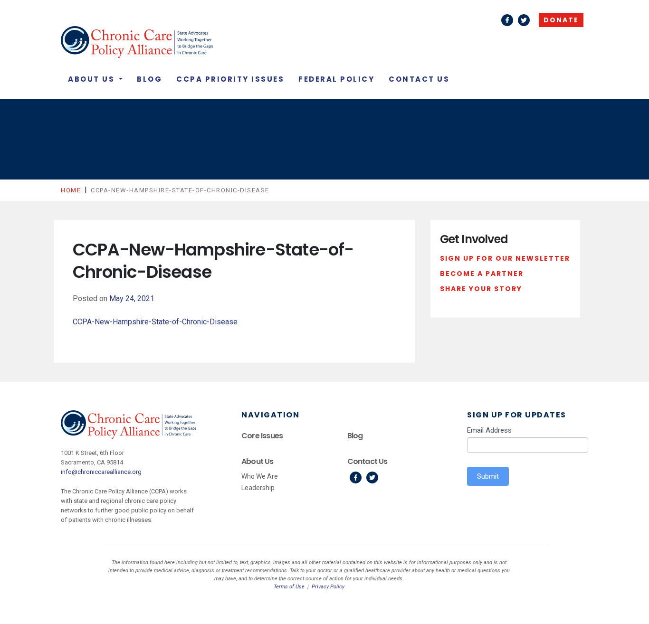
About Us (92, 79)
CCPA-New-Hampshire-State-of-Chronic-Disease (155, 321)
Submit (488, 476)
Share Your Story (481, 288)
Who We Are (259, 476)
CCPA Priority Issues (230, 79)
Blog (149, 79)
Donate (561, 20)
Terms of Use (289, 587)
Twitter (524, 20)
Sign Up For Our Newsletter (505, 258)
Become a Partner (482, 273)
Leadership (258, 488)
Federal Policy (336, 79)
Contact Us (419, 79)
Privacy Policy (328, 587)
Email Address (489, 430)
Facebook (507, 20)
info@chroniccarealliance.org (101, 471)
